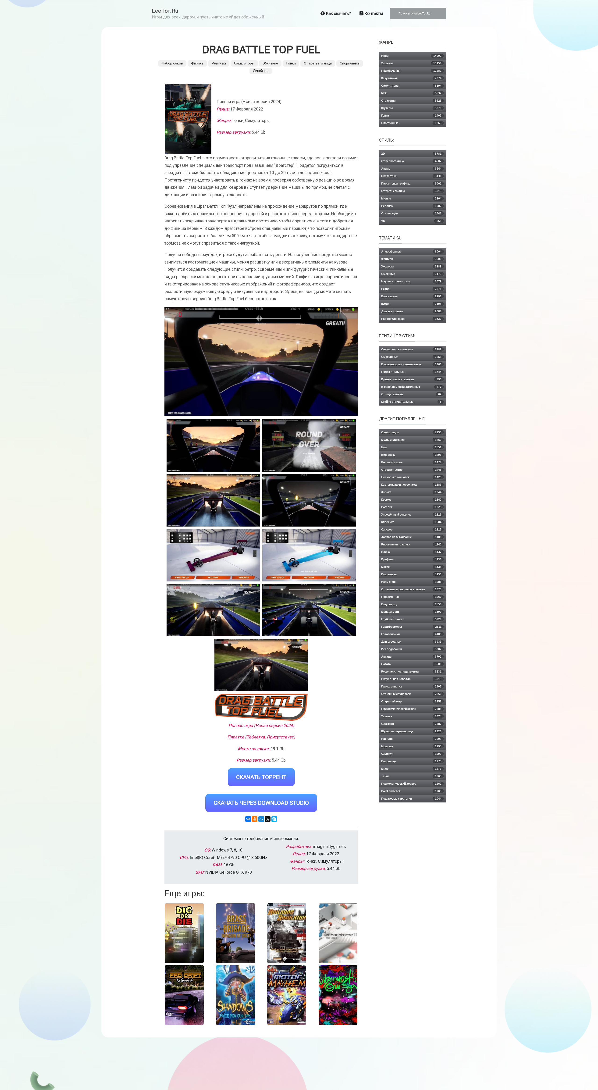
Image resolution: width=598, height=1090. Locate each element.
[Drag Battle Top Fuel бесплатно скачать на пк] (213, 445)
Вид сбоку (411, 454)
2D (411, 153)
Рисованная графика (411, 544)
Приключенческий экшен (411, 709)
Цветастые (411, 176)
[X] (268, 819)
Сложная (411, 724)
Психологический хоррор (411, 783)
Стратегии (411, 100)
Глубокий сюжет (411, 619)
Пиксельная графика (411, 183)
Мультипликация (411, 440)
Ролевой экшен (411, 462)
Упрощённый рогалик (411, 514)
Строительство (411, 469)
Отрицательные (411, 394)
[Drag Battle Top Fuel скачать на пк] (213, 500)
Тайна (411, 776)
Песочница (411, 761)
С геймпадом (411, 432)
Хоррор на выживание (411, 537)
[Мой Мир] (261, 819)
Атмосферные (411, 251)
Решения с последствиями (411, 671)
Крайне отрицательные (411, 401)
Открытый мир (411, 701)
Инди (411, 55)
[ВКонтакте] (248, 819)
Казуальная (411, 78)
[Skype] (274, 819)
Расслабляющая (411, 319)
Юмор (411, 304)
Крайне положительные (411, 379)
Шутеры (411, 108)
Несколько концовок (411, 477)
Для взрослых (411, 641)
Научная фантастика (411, 281)
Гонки (291, 63)
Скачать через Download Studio (261, 803)
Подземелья (411, 596)
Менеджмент (411, 611)
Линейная (260, 71)
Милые (411, 198)
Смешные (411, 274)
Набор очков (172, 63)
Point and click (411, 791)
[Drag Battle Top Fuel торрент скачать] (309, 445)
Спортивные (350, 63)
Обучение (270, 63)
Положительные (411, 372)
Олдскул (411, 753)
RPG (411, 93)
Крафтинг (411, 559)
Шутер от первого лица (411, 731)
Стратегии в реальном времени (411, 589)
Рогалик (411, 507)
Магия (411, 567)
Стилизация (411, 213)
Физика (197, 63)
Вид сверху (411, 604)
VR (411, 221)
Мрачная (411, 746)
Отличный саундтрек (411, 694)
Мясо (411, 768)
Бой (411, 447)
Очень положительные (411, 349)
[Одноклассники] (254, 819)
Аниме (411, 168)
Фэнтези (411, 259)
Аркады (411, 656)
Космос (411, 499)
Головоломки (411, 634)
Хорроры (411, 266)
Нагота (411, 664)
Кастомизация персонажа (411, 484)
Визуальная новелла (411, 679)
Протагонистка (411, 686)
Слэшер (411, 529)
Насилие (411, 739)
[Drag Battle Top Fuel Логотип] (261, 707)
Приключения (411, 70)
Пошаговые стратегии (411, 798)
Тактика (411, 716)
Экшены (411, 63)
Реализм (219, 63)
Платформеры (411, 626)
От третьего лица (318, 63)
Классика (411, 522)
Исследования (411, 649)
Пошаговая (411, 574)
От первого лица (411, 161)
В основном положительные (411, 364)
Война (411, 552)
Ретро (411, 289)
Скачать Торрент (261, 777)
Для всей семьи (411, 311)
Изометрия (411, 582)
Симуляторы (244, 63)
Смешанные (411, 357)
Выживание (411, 296)
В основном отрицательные (411, 386)
